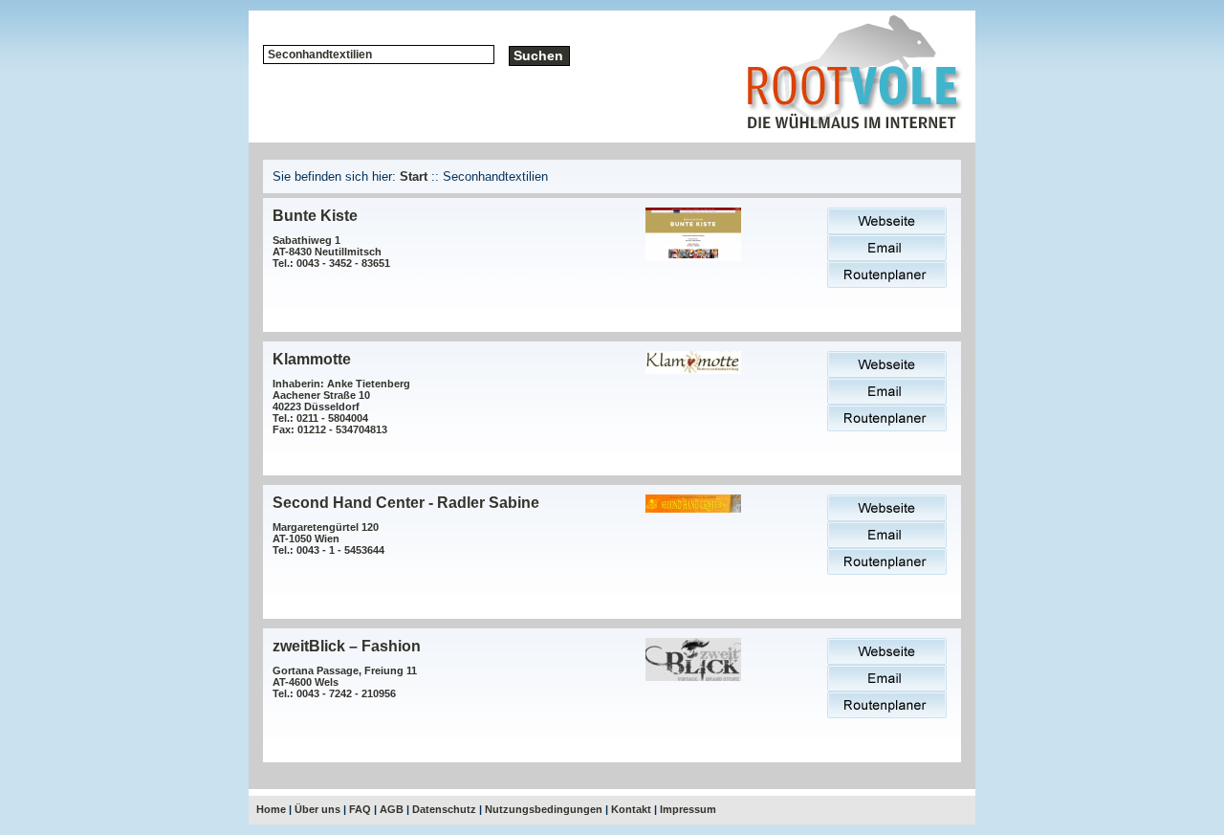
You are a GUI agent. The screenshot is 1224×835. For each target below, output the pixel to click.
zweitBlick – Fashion (347, 646)
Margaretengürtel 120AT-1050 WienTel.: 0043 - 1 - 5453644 (328, 538)
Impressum (688, 809)
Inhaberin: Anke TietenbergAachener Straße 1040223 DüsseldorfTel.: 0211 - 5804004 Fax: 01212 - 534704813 (341, 406)
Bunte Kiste (315, 216)
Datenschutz (444, 809)
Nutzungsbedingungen (543, 809)
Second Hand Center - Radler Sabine (406, 502)
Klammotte (312, 359)
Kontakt (631, 809)
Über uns (317, 809)
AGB (392, 809)
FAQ (360, 809)
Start (413, 176)
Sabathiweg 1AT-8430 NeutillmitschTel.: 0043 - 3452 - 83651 (331, 251)
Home (271, 809)
